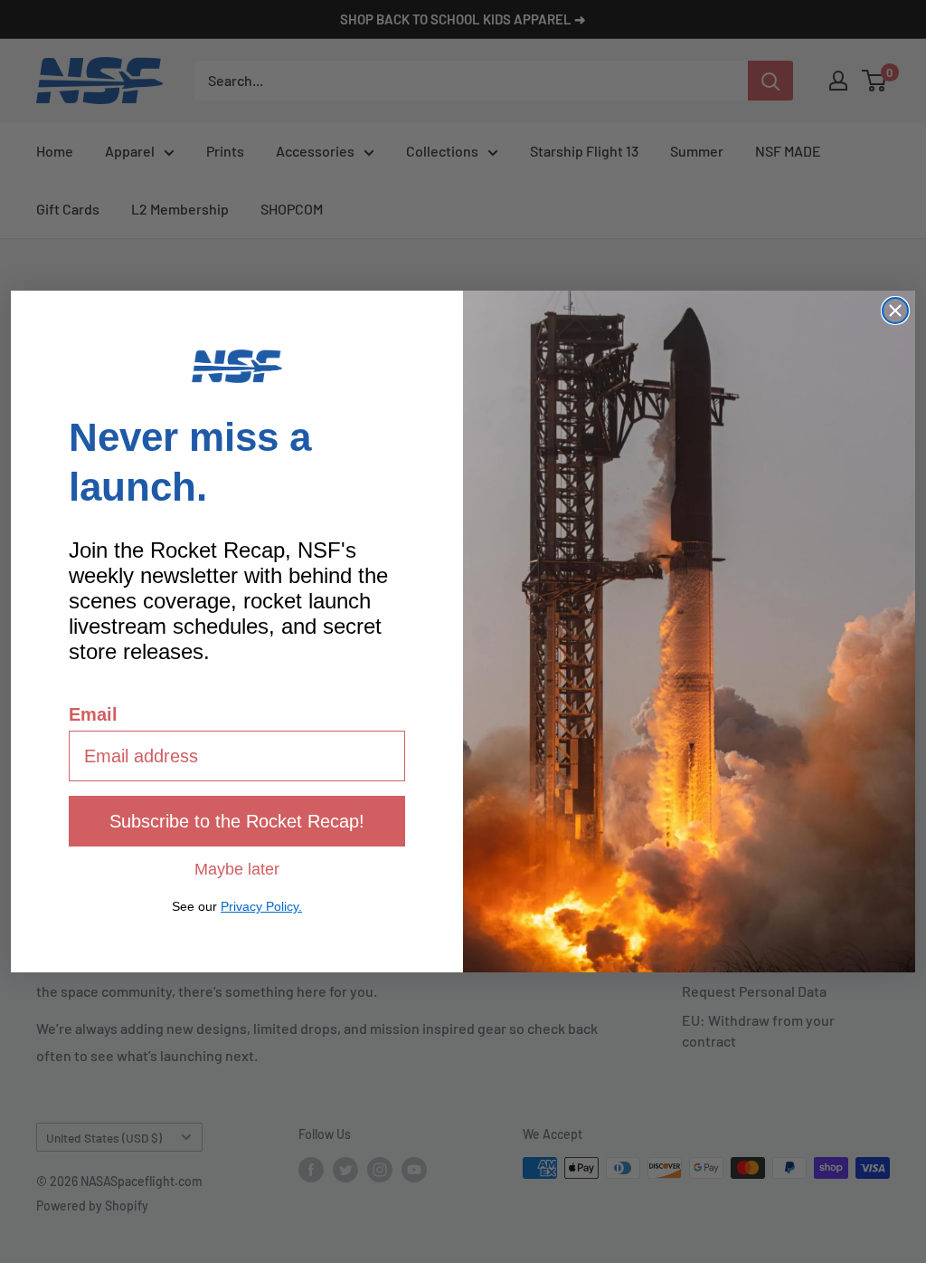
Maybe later (236, 868)
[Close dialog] (895, 310)
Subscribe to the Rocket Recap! (236, 821)
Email (93, 714)
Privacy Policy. (261, 906)
